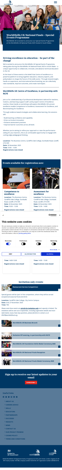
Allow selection (30, 254)
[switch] (23, 244)
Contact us (11, 429)
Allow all (50, 254)
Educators (10, 412)
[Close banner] (59, 215)
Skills (8, 408)
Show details (53, 249)
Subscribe (30, 382)
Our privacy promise (14, 432)
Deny (10, 254)
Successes (10, 418)
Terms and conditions (15, 439)
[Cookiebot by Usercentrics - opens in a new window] (49, 215)
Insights (9, 422)
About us (10, 401)
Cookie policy (11, 435)
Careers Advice (12, 405)
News (8, 425)
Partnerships (11, 415)
